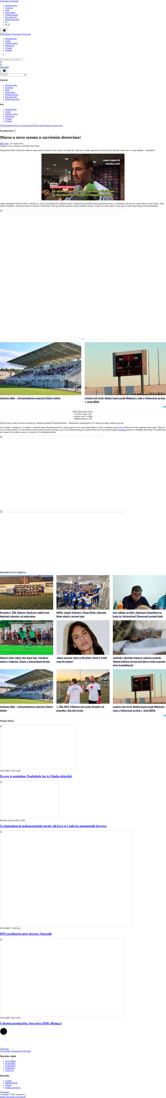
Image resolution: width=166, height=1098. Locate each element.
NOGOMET (10, 1061)
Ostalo (8, 41)
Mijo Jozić (4, 143)
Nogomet (9, 8)
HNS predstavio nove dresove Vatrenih (26, 933)
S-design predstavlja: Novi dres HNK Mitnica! (31, 1023)
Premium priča (11, 5)
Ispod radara (10, 12)
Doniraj (8, 1085)
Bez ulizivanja (11, 17)
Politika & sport (11, 15)
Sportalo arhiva (11, 43)
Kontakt (8, 50)
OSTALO (9, 1070)
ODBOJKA (10, 1068)
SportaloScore (11, 39)
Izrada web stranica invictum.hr (13, 1097)
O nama (8, 48)
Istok (7, 10)
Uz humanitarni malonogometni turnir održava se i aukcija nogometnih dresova (53, 826)
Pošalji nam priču (12, 19)
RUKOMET (10, 1063)
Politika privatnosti (12, 1088)
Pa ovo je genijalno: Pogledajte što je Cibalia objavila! (36, 776)
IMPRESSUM (11, 1083)
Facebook (122, 430)
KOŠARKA (10, 1066)
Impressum (9, 46)
